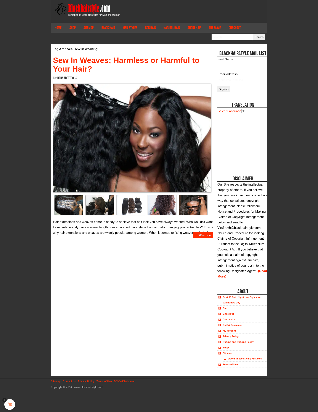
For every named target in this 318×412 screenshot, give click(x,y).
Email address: (228, 74)
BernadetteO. (65, 78)
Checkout (235, 28)
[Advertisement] (241, 141)
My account (229, 330)
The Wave (215, 28)
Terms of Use (230, 364)
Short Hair (194, 28)
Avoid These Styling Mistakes (245, 358)
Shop (72, 28)
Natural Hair (172, 28)
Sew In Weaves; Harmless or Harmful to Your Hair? (126, 64)
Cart (225, 308)
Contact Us (229, 319)
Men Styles (130, 28)
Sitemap (89, 28)
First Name (225, 59)
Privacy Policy (231, 336)
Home (58, 28)
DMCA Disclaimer (233, 325)
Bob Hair (150, 28)
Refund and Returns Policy (238, 342)
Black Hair (108, 28)
